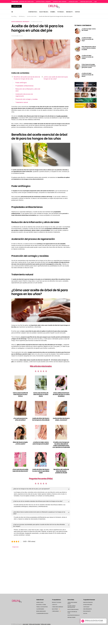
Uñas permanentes (87, 609)
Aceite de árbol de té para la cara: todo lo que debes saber (40, 471)
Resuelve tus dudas (56, 602)
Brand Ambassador (41, 611)
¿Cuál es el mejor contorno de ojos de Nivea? (87, 74)
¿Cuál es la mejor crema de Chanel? (89, 29)
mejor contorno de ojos (72, 612)
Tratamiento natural (22, 102)
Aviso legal (25, 624)
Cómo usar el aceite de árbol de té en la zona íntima (20, 394)
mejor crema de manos (73, 609)
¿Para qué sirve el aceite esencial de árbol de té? (20, 470)
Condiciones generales (57, 606)
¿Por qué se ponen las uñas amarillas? (20, 419)
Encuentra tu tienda (41, 604)
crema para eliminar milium (72, 603)
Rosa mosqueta (87, 611)
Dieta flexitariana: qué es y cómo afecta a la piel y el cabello (89, 48)
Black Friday (56, 609)
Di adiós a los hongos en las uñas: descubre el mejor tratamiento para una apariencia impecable (61, 444)
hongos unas (15, 547)
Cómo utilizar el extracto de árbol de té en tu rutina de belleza (61, 394)
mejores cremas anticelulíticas (71, 606)
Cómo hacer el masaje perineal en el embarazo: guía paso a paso (89, 66)
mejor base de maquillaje (73, 615)
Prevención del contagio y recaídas (27, 99)
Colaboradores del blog (42, 613)
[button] (12, 12)
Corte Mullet (86, 606)
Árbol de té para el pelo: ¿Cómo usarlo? (20, 443)
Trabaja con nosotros (42, 606)
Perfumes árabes (71, 617)
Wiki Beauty (22, 16)
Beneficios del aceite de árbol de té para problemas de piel (61, 471)
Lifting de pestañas (87, 604)
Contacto (54, 604)
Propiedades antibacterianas (25, 86)
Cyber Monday (56, 611)
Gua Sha (85, 613)
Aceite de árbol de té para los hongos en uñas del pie (40, 419)
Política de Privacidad (34, 624)
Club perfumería (40, 609)
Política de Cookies (45, 624)
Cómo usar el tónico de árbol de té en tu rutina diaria (40, 394)
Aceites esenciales (32, 16)
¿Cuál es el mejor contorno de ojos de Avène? (87, 57)
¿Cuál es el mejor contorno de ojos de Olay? (87, 39)
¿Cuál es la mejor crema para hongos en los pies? (41, 443)
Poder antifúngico (21, 82)
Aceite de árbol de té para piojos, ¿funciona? (61, 419)
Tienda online (16, 6)
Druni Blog (13, 16)
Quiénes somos (39, 602)
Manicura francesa (88, 602)
